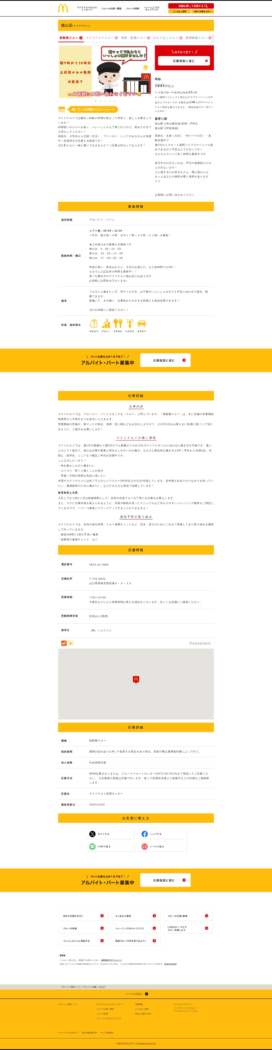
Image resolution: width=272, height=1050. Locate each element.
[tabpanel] (105, 71)
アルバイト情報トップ (67, 1004)
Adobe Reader (170, 964)
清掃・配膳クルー (133, 37)
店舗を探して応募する (191, 6)
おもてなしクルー (165, 37)
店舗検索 (139, 1004)
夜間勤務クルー (197, 37)
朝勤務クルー (69, 37)
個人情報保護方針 (89, 1033)
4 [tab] (109, 101)
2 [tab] (100, 101)
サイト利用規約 (106, 1033)
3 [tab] (105, 101)
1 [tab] (95, 101)
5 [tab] (114, 101)
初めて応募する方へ (202, 11)
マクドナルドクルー (100, 37)
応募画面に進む (184, 61)
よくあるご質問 (179, 11)
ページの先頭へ (134, 994)
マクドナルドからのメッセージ (87, 8)
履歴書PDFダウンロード (111, 960)
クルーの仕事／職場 (111, 8)
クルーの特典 (132, 8)
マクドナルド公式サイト (68, 1033)
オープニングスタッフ (183, 1004)
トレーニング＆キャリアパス (151, 8)
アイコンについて (200, 643)
